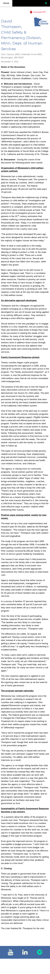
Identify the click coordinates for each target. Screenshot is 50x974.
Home (6, 3)
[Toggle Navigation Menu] (46, 3)
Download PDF (39, 12)
